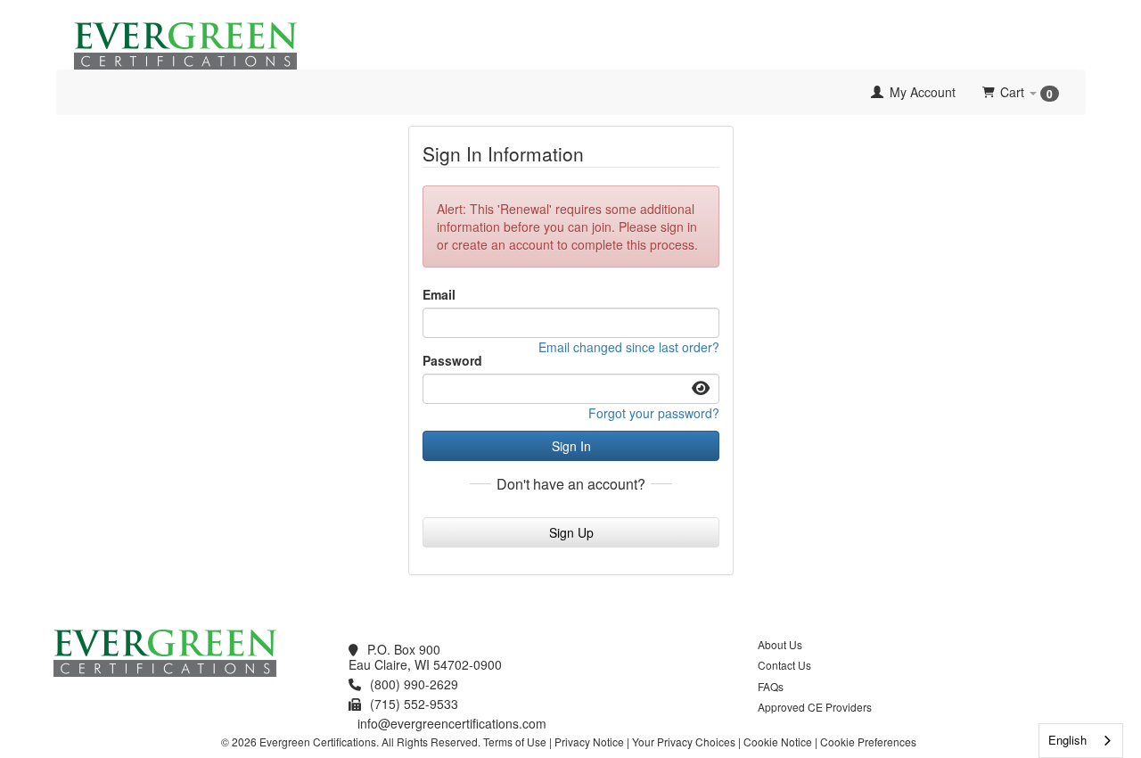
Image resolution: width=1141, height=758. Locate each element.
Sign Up (571, 532)
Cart (1026, 92)
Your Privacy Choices (683, 741)
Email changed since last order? (628, 347)
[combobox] (1080, 740)
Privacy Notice (589, 741)
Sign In (571, 446)
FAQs (771, 686)
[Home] (69, 92)
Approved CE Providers (815, 706)
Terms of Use (514, 741)
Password (452, 360)
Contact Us (784, 664)
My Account (921, 92)
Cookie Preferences (868, 741)
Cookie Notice (777, 741)
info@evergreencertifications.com (451, 723)
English (1067, 739)
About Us (780, 644)
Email (439, 294)
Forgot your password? (653, 413)
